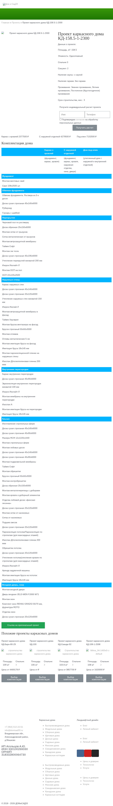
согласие (80, 120)
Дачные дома (51, 739)
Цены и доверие (91, 761)
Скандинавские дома (55, 749)
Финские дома (52, 745)
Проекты (16, 23)
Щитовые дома (52, 736)
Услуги (86, 768)
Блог (85, 726)
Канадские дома (53, 752)
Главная (5, 23)
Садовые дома (52, 742)
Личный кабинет (90, 729)
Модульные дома (53, 729)
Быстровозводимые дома (57, 726)
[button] (14, 678)
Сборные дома (52, 732)
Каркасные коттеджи (55, 755)
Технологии (88, 765)
